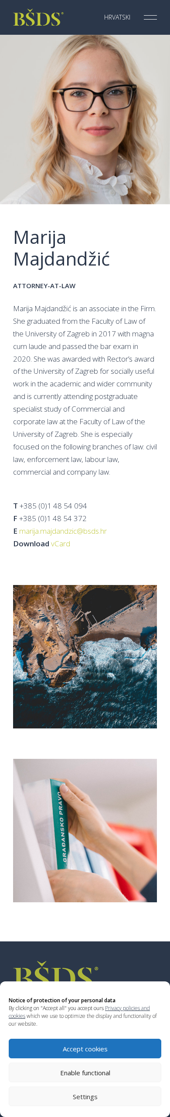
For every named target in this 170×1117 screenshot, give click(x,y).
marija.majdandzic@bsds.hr (63, 531)
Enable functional (85, 1072)
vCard (60, 544)
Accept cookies (85, 1048)
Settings (85, 1096)
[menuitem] (115, 17)
